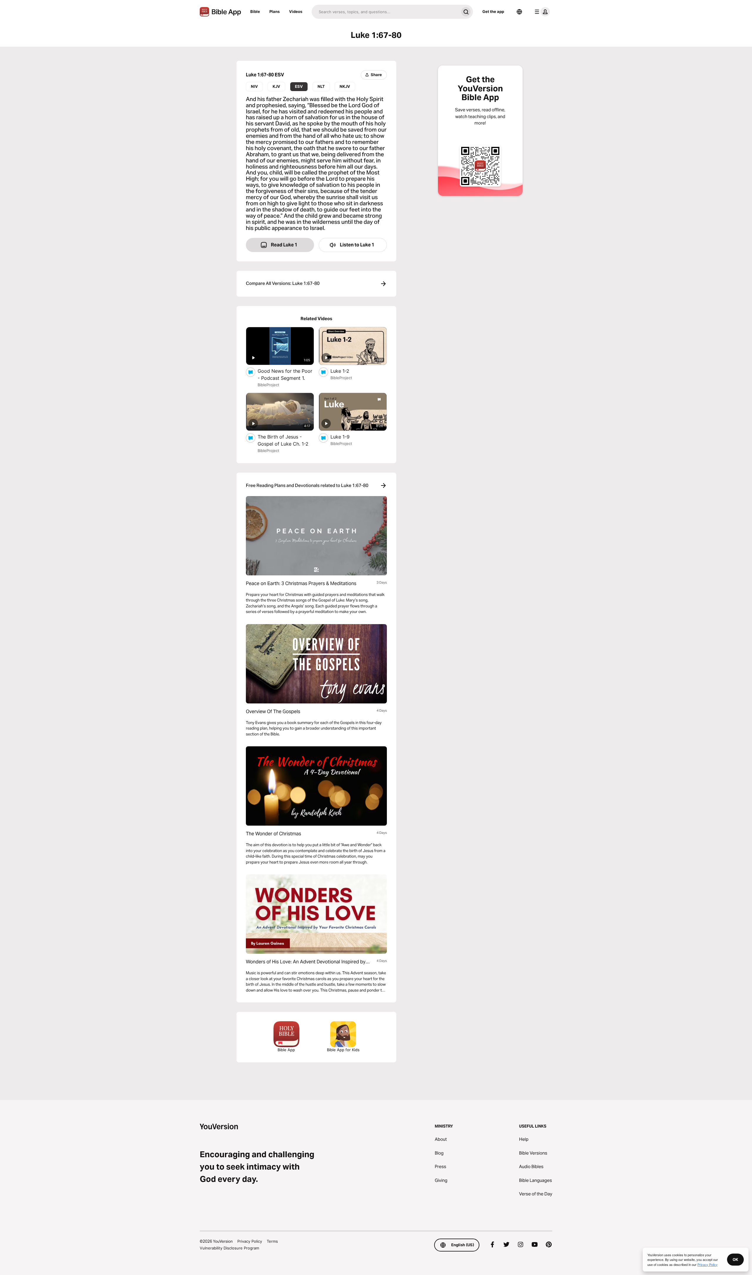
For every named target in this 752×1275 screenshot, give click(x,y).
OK (735, 1259)
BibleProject (268, 384)
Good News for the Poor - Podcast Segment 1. (286, 374)
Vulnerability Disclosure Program (229, 1248)
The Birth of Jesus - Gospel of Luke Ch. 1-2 (286, 440)
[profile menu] (541, 12)
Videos (295, 11)
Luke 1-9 (346, 437)
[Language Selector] (519, 12)
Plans (274, 11)
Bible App (286, 1049)
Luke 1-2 (345, 371)
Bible (255, 11)
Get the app (493, 11)
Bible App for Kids (343, 1049)
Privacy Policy (249, 1241)
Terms (272, 1241)
